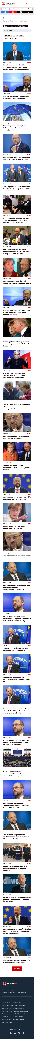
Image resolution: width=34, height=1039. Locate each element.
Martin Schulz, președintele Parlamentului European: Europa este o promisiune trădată (16, 805)
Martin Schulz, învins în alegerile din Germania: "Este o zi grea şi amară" (16, 158)
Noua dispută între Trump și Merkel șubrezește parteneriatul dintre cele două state (16, 344)
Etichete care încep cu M (9, 21)
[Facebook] (5, 12)
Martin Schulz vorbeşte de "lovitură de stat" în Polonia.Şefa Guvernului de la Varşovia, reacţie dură (17, 931)
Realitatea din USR (6, 1008)
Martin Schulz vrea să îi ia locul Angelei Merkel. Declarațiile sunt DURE (17, 282)
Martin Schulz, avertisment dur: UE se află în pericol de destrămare (16, 962)
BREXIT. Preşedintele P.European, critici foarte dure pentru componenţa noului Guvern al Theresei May (17, 619)
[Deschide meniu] (31, 3)
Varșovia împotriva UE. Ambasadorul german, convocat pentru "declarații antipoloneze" (17, 900)
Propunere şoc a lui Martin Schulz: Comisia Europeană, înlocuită (15, 649)
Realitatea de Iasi (6, 1019)
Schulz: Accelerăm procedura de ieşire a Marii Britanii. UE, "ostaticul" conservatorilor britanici (17, 711)
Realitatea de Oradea (7, 1011)
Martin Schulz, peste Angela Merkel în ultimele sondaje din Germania (17, 498)
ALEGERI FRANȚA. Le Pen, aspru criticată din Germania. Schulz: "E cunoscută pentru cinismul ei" (15, 375)
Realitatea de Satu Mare (18, 1019)
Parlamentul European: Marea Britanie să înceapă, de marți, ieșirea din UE (16, 679)
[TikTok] (29, 12)
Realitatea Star (17, 1002)
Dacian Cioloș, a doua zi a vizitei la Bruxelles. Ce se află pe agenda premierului (16, 868)
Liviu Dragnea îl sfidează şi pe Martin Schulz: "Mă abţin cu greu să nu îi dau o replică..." (16, 189)
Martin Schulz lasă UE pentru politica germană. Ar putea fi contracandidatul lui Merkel (16, 587)
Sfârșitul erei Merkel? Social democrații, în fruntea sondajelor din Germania (17, 468)
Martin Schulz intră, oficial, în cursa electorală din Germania (16, 437)
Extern (29, 123)
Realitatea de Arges (18, 1016)
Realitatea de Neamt (20, 1005)
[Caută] (26, 3)
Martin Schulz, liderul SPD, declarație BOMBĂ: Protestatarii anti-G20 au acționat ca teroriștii (16, 312)
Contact (4, 990)
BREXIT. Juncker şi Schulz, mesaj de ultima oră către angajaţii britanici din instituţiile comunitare (16, 742)
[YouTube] (13, 12)
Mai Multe (17, 968)
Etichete (14, 18)
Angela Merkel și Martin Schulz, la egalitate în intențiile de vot (15, 527)
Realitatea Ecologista (7, 1005)
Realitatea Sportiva (6, 1002)
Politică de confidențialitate (9, 992)
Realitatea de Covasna (18, 1008)
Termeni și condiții (12, 990)
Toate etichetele (10, 30)
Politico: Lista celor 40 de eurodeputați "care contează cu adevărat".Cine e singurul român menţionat (15, 775)
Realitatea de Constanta (21, 1014)
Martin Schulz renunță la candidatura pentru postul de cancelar (17, 557)
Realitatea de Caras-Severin (21, 1011)
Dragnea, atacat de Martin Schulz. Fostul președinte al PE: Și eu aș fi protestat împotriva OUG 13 (16, 220)
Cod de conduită (22, 992)
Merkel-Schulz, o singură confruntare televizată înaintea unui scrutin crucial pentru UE (17, 407)
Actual (29, 62)
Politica (29, 184)
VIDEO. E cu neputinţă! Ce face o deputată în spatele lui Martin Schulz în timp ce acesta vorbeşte (16, 252)
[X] (21, 12)
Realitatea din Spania (7, 1022)
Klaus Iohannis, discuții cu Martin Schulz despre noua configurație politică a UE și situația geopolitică (16, 67)
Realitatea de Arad (6, 1016)
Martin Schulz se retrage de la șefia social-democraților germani (16, 97)
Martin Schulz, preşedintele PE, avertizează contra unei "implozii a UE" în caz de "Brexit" (16, 837)
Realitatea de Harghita (7, 1014)
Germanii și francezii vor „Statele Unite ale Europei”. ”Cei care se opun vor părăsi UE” (16, 128)
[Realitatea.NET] (9, 3)
